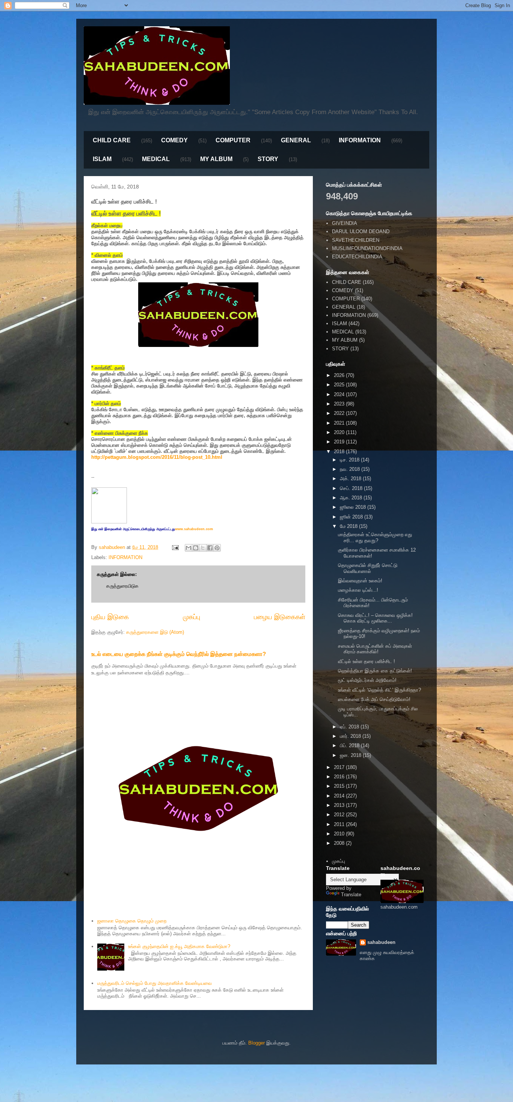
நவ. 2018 (350, 469)
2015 (340, 786)
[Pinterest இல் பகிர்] (217, 548)
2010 (340, 834)
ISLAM (102, 159)
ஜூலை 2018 (353, 507)
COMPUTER (233, 140)
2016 (340, 776)
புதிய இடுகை (110, 617)
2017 (340, 767)
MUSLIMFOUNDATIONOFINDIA (367, 248)
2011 (340, 824)
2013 (340, 805)
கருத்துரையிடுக (122, 586)
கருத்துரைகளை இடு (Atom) (155, 632)
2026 (340, 375)
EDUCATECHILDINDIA (357, 256)
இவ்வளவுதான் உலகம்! (360, 580)
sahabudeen (381, 942)
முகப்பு (191, 617)
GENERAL (296, 140)
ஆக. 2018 (352, 497)
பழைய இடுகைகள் (279, 617)
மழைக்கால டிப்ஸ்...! (358, 590)
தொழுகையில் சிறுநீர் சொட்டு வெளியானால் (367, 568)
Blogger (256, 1043)
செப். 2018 (352, 488)
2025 (340, 384)
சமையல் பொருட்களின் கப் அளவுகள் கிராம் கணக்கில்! (375, 649)
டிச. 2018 (350, 460)
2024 (340, 394)
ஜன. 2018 (351, 755)
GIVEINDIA (344, 223)
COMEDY (174, 140)
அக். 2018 (351, 478)
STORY (268, 159)
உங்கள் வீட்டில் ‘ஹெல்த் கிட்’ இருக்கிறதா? (379, 690)
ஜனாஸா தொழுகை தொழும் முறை (131, 921)
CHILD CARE (112, 140)
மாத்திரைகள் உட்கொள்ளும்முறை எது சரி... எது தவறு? (375, 537)
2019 (340, 442)
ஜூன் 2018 (352, 517)
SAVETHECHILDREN (355, 240)
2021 (340, 423)
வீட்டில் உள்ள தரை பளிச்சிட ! (366, 661)
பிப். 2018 (350, 745)
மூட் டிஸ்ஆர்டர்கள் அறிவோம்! (367, 680)
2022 (340, 413)
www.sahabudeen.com (194, 529)
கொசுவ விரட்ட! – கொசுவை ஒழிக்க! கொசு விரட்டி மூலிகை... (375, 618)
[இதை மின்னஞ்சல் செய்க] (188, 548)
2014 (340, 796)
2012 (340, 814)
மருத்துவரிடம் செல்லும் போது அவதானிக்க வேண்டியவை (154, 983)
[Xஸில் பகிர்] (203, 548)
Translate (351, 894)
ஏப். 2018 (350, 727)
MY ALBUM (216, 159)
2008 (340, 843)
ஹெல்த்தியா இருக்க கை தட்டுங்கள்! (375, 671)
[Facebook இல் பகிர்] (210, 548)
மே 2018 (349, 526)
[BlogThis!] (195, 548)
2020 (340, 432)
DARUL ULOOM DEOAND (360, 231)
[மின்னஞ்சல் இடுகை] (174, 547)
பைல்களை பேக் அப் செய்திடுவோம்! (374, 699)
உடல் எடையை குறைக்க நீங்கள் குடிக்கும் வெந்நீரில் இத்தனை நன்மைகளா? (178, 654)
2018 (340, 451)
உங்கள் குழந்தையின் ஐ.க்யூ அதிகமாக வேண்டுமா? (179, 946)
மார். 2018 (351, 736)
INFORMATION (360, 140)
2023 (340, 404)
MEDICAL (156, 159)
